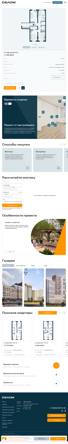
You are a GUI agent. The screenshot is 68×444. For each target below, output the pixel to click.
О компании (19, 405)
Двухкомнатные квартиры (8, 409)
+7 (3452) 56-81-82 (47, 2)
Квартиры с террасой (7, 420)
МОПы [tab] (33, 265)
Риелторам (56, 420)
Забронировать (10, 88)
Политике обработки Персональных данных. (18, 440)
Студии (3, 417)
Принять (58, 438)
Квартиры (4, 404)
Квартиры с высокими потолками (7, 423)
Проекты (4, 401)
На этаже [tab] (34, 47)
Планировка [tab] (26, 47)
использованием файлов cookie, (15, 438)
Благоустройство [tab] (20, 265)
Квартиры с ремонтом (7, 415)
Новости (18, 408)
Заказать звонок (57, 415)
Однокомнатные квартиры (8, 412)
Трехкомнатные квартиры (8, 407)
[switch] (35, 44)
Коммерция (4, 427)
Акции (18, 411)
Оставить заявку (12, 205)
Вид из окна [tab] (41, 47)
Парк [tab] (45, 265)
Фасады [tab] (8, 265)
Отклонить (42, 438)
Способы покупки (19, 402)
